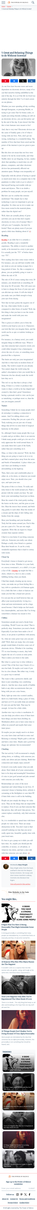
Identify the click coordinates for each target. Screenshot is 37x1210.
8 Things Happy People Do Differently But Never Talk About (18, 1088)
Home (3, 6)
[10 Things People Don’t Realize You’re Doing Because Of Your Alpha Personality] (18, 1019)
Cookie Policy (24, 1203)
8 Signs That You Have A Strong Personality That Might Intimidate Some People (18, 927)
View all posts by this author (20, 884)
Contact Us (14, 1199)
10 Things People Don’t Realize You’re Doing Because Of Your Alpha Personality (18, 1032)
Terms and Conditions (27, 1199)
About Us (5, 1199)
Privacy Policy (13, 1203)
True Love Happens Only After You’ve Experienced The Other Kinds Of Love (17, 998)
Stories (9, 6)
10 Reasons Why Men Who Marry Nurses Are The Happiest (18, 963)
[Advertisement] (18, 30)
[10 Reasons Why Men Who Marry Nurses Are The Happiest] (18, 950)
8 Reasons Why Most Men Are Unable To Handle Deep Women (18, 1165)
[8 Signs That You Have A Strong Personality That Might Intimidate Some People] (18, 913)
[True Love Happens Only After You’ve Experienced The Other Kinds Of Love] (18, 984)
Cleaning (15, 570)
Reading (4, 239)
